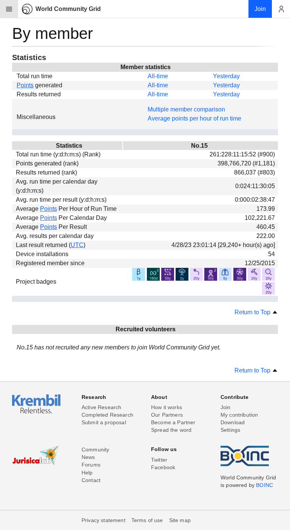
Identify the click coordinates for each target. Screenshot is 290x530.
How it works (166, 407)
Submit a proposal (104, 422)
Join (226, 407)
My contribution (239, 415)
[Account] (281, 9)
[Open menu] (9, 9)
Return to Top (253, 312)
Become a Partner (173, 422)
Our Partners (167, 415)
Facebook (163, 467)
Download (233, 422)
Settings (230, 430)
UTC (77, 245)
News (88, 457)
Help (87, 473)
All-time (158, 76)
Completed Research (107, 415)
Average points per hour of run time (194, 118)
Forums (91, 465)
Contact (91, 480)
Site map (180, 520)
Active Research (101, 407)
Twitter (159, 460)
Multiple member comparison (186, 109)
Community (95, 450)
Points (25, 85)
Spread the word (171, 430)
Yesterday (226, 76)
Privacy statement (103, 520)
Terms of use (147, 520)
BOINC (264, 485)
